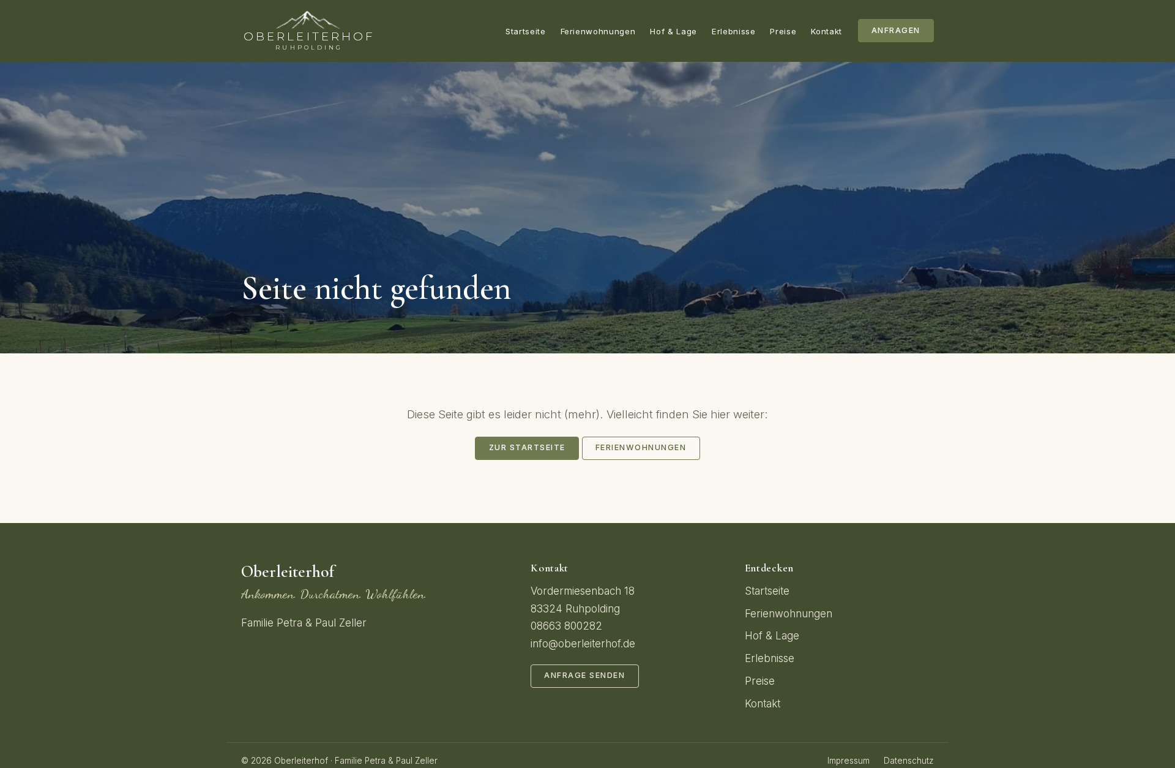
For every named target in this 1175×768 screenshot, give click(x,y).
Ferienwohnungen (598, 31)
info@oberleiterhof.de (583, 644)
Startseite (525, 31)
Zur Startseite (527, 447)
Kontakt (826, 31)
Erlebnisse (734, 31)
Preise (783, 31)
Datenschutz (909, 761)
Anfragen (895, 30)
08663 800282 (566, 626)
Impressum (848, 761)
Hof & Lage (673, 31)
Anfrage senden (584, 675)
